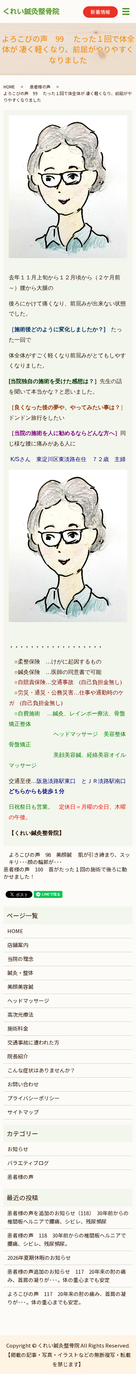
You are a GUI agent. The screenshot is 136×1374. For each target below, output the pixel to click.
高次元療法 (20, 1014)
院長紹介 (17, 1056)
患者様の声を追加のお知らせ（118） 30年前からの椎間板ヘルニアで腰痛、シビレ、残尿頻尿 (68, 1217)
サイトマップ (23, 1112)
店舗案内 (17, 944)
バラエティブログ (28, 1162)
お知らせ (17, 1148)
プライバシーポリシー (33, 1098)
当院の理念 (20, 958)
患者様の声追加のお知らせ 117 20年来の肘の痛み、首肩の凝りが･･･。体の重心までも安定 (66, 1275)
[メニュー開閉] (125, 11)
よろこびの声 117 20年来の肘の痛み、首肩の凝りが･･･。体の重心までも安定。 (66, 1298)
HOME (9, 87)
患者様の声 (40, 87)
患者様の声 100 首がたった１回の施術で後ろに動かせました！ (65, 872)
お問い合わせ (23, 1084)
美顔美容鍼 (20, 986)
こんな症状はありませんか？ (41, 1070)
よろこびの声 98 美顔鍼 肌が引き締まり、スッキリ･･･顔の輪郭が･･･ (69, 858)
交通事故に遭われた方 (33, 1042)
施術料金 (17, 1028)
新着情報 (100, 11)
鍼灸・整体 (20, 972)
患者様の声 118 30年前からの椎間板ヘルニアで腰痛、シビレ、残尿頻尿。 (66, 1239)
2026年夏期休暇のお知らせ (39, 1257)
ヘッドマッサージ (28, 1000)
